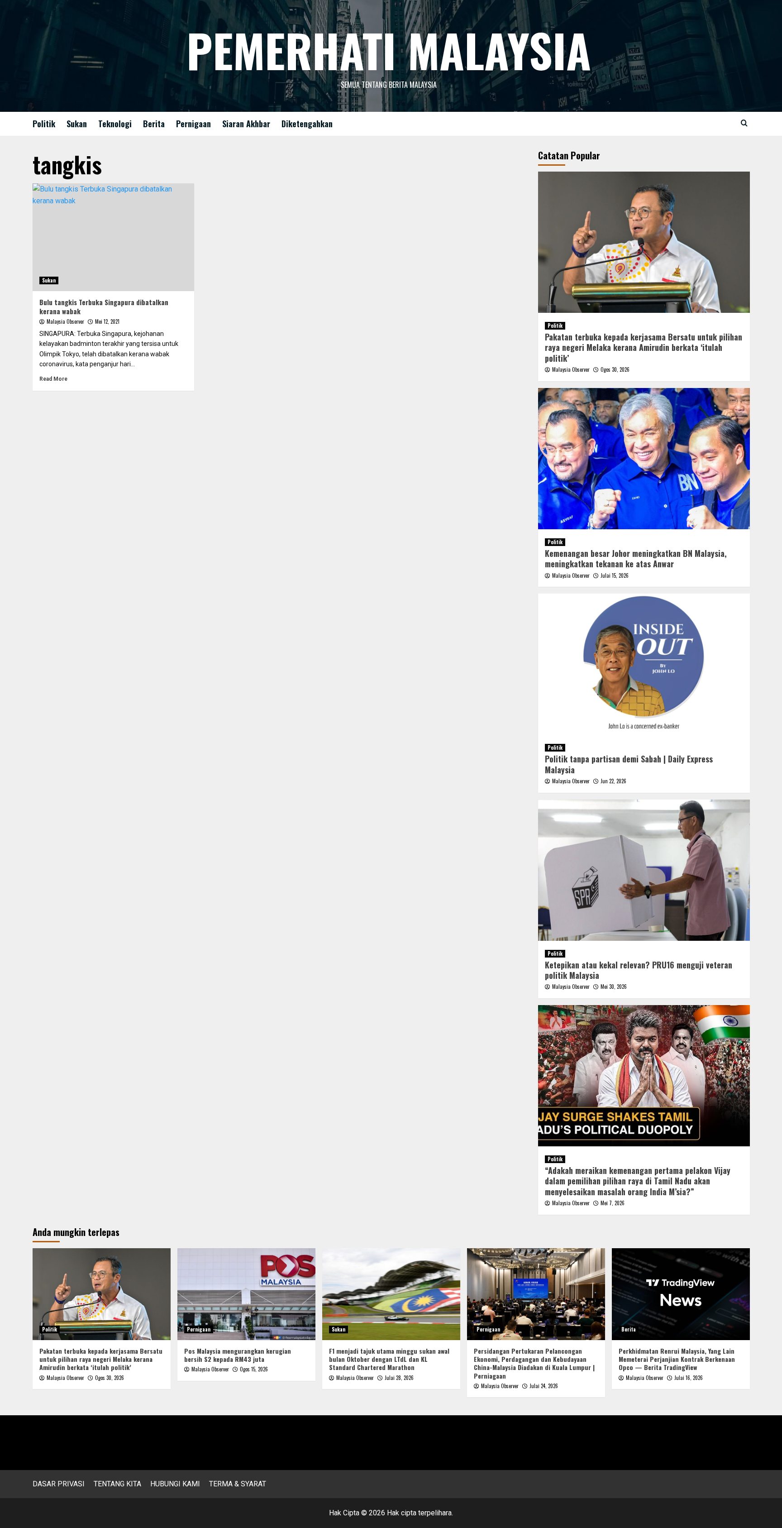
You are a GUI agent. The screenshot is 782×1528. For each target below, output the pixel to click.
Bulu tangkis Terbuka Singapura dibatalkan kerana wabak (103, 306)
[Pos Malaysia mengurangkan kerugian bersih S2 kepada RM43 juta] (246, 1294)
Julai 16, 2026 (688, 1377)
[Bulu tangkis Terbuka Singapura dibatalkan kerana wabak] (113, 237)
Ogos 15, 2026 (254, 1369)
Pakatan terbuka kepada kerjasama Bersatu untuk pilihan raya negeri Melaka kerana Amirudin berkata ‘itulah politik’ (643, 347)
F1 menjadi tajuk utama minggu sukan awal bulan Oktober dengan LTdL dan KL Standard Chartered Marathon (389, 1359)
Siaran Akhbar (246, 123)
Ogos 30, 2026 (615, 369)
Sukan (77, 123)
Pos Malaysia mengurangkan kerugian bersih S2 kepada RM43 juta (237, 1355)
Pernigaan (193, 123)
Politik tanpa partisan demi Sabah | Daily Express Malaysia (629, 764)
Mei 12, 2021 (107, 321)
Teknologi (115, 123)
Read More (53, 379)
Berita (154, 123)
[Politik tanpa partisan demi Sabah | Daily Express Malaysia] (644, 664)
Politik (44, 123)
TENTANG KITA (117, 1484)
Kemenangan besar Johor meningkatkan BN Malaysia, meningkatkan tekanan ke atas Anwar (636, 558)
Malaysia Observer (65, 321)
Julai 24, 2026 (543, 1385)
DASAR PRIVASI (59, 1484)
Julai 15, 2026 (615, 575)
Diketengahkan (307, 123)
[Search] (744, 123)
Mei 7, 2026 (613, 1203)
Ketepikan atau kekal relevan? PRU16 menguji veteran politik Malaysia (638, 970)
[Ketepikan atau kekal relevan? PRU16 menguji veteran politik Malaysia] (644, 870)
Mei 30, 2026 (614, 986)
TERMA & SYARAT (237, 1484)
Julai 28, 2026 (399, 1377)
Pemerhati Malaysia (388, 49)
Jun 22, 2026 (613, 781)
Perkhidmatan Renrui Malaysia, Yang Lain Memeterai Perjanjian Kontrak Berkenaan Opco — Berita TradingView (677, 1359)
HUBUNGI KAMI (175, 1484)
